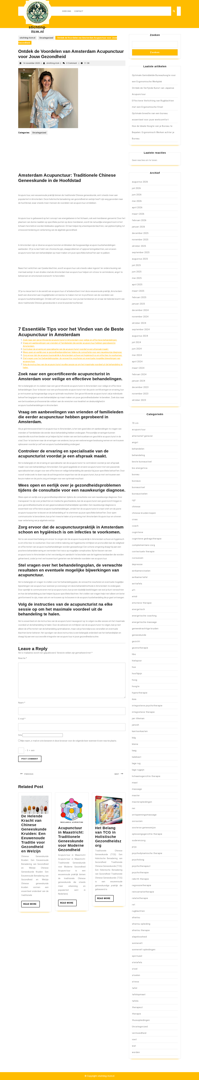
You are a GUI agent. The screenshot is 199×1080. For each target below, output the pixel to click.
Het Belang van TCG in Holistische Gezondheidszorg (108, 836)
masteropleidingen (142, 802)
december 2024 (140, 310)
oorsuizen (137, 821)
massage (137, 789)
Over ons (66, 11)
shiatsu (136, 917)
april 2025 (137, 284)
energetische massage (144, 622)
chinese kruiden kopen (144, 513)
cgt (134, 500)
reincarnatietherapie (143, 892)
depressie (137, 564)
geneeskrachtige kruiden (145, 628)
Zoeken (155, 35)
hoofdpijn (137, 673)
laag (134, 750)
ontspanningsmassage (144, 815)
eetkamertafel (140, 577)
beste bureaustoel (142, 461)
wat (134, 1046)
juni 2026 (137, 194)
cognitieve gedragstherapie (147, 539)
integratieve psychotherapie (147, 705)
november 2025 (140, 239)
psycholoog (138, 860)
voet (134, 1039)
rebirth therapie (140, 879)
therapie (136, 1014)
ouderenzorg (139, 840)
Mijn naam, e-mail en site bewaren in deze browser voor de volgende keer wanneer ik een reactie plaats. (69, 741)
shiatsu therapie (141, 930)
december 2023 (140, 387)
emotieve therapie (142, 603)
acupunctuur (139, 429)
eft (133, 590)
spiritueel (137, 956)
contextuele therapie (143, 551)
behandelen (138, 449)
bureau (135, 474)
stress (135, 981)
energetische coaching (144, 616)
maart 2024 (138, 368)
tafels (135, 1001)
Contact (78, 11)
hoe (134, 667)
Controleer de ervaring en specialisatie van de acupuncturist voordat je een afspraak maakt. (66, 349)
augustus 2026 (140, 182)
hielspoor (137, 660)
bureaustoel (138, 487)
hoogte (136, 686)
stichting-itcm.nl (27, 38)
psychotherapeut (141, 866)
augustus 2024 (140, 336)
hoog (134, 680)
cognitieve (137, 532)
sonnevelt (137, 943)
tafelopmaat (139, 994)
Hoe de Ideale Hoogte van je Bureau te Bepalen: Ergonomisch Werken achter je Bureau (153, 132)
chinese (136, 506)
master (136, 795)
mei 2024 (137, 355)
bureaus (136, 481)
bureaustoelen (140, 494)
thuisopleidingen (141, 1020)
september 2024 (141, 329)
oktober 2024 (139, 323)
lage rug (136, 763)
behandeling (138, 455)
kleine (135, 744)
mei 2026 (137, 201)
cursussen (137, 558)
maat (135, 782)
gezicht (136, 641)
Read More (31, 905)
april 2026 (137, 207)
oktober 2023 (139, 400)
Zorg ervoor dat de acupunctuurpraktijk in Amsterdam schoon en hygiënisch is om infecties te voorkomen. (72, 355)
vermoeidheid (139, 1033)
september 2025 (141, 252)
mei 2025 (137, 278)
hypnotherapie (139, 693)
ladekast (136, 757)
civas (135, 519)
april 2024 (137, 361)
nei (133, 808)
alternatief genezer (142, 436)
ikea (134, 699)
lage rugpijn (138, 770)
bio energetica (139, 468)
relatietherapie (140, 898)
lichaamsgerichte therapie (146, 776)
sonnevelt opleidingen (143, 949)
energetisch (138, 609)
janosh (135, 725)
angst (135, 442)
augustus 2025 (140, 259)
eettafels (137, 583)
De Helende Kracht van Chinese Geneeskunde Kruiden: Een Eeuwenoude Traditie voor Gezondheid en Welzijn (34, 833)
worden (136, 1052)
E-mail (21, 719)
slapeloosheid (139, 937)
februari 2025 (139, 297)
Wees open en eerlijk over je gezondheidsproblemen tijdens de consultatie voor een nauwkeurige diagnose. (72, 352)
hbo (134, 654)
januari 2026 (138, 227)
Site (20, 735)
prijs (134, 847)
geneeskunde (139, 635)
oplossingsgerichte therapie (147, 834)
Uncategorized (46, 38)
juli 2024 (136, 342)
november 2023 (140, 393)
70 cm (135, 423)
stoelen (136, 975)
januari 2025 (138, 304)
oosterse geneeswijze (144, 827)
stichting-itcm (52, 63)
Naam (21, 703)
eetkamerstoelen (141, 571)
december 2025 (140, 233)
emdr (135, 596)
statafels (137, 962)
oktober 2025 (139, 246)
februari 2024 (139, 374)
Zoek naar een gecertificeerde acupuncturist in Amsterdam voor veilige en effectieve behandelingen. (70, 340)
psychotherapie (140, 872)
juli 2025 (136, 265)
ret (133, 904)
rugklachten (138, 911)
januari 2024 (138, 381)
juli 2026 (136, 188)
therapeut (137, 1007)
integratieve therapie (143, 712)
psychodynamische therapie (147, 853)
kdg (134, 738)
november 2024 (140, 316)
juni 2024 (137, 349)
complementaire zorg (143, 545)
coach (135, 526)
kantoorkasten (140, 731)
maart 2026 (138, 214)
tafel (134, 988)
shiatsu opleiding (141, 924)
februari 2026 (139, 220)
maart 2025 (138, 291)
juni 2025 (137, 272)
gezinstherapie (140, 648)
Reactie (22, 658)
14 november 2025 (31, 63)
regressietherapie (141, 885)
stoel (135, 969)
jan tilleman (138, 718)
